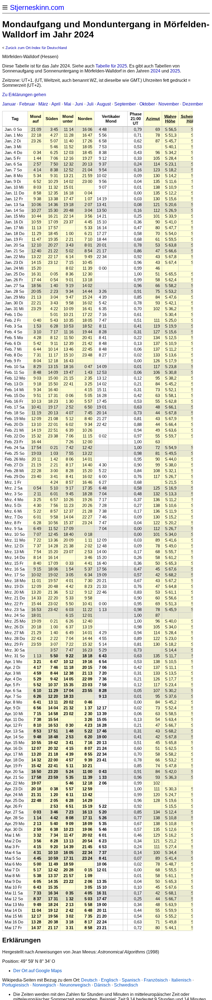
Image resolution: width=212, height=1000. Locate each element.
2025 (175, 71)
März (43, 104)
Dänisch (102, 985)
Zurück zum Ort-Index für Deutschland (36, 48)
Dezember (192, 104)
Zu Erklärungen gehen (24, 94)
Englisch (109, 980)
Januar (9, 104)
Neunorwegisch (75, 985)
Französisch (156, 980)
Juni (79, 104)
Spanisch (131, 980)
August (104, 104)
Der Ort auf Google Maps (37, 970)
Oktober (147, 104)
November (168, 104)
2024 (155, 71)
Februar (27, 104)
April (55, 104)
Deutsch (89, 980)
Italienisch (181, 980)
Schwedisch (126, 985)
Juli (90, 104)
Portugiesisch (15, 985)
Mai (67, 104)
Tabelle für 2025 (111, 66)
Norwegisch (44, 985)
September (125, 104)
